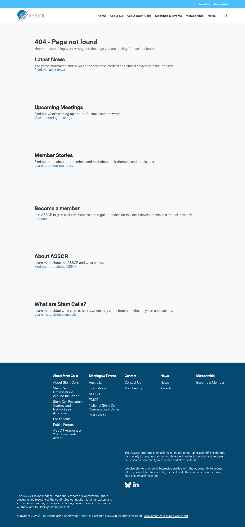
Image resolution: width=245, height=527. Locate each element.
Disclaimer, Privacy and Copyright (166, 515)
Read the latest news (49, 69)
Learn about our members (53, 165)
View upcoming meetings (53, 117)
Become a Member (210, 382)
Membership (134, 388)
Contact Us (133, 382)
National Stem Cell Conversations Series (104, 407)
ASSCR (94, 393)
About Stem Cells (66, 382)
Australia (95, 382)
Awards (166, 388)
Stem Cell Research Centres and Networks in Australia (67, 407)
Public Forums (63, 424)
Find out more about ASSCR (55, 266)
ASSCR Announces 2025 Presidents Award (67, 434)
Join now (41, 218)
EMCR (93, 399)
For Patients (61, 418)
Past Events (97, 414)
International (98, 388)
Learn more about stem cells (55, 314)
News (164, 382)
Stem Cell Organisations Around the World (66, 392)
